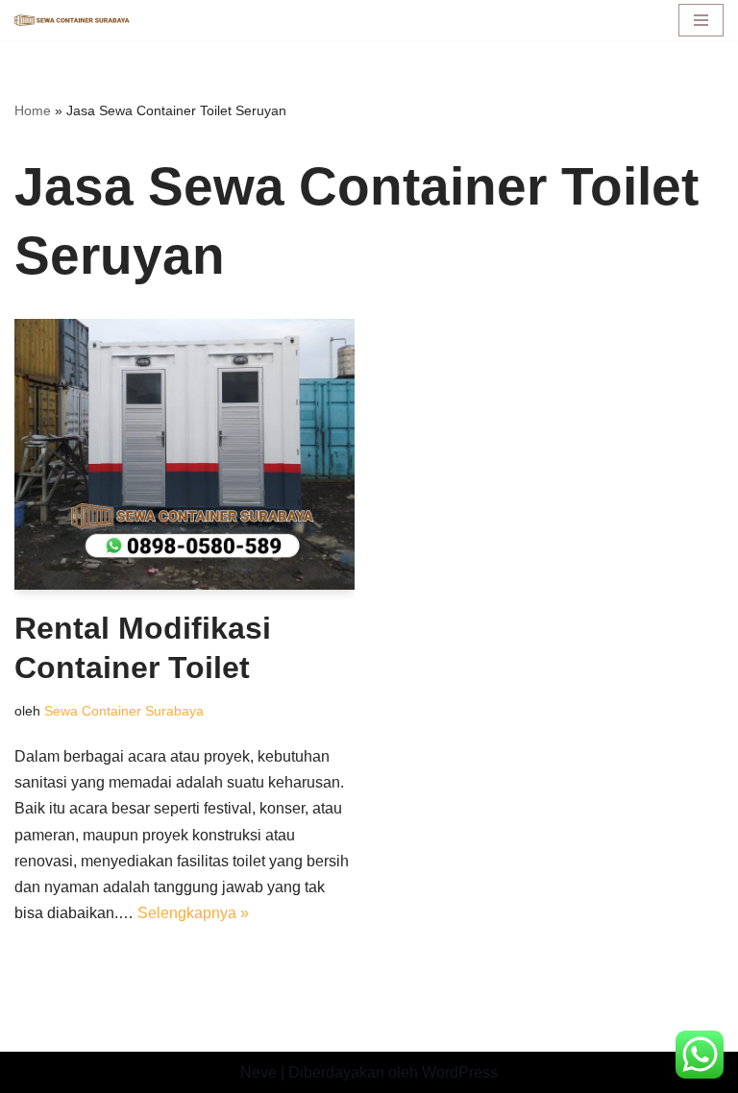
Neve (258, 1072)
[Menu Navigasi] (701, 20)
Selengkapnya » (193, 913)
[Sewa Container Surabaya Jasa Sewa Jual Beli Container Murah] (72, 20)
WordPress (460, 1072)
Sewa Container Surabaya (124, 710)
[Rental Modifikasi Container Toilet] (184, 454)
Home (32, 110)
